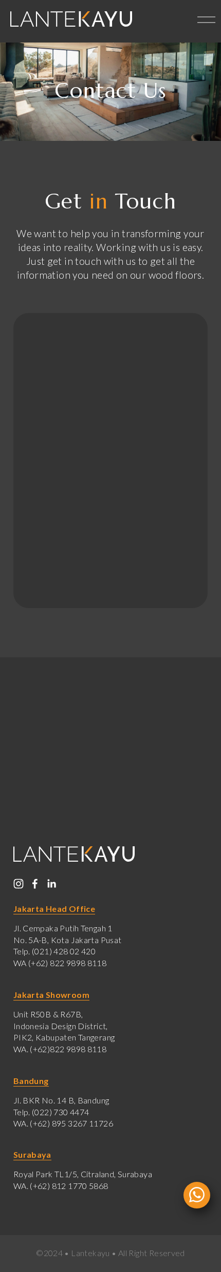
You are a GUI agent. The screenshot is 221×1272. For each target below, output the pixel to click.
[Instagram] (18, 884)
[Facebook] (35, 884)
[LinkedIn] (51, 884)
